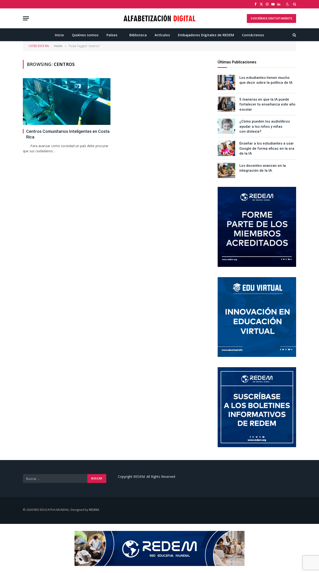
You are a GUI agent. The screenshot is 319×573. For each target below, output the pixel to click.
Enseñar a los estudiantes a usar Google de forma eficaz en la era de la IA (266, 148)
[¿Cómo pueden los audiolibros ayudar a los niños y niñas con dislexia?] (226, 126)
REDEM (94, 510)
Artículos (162, 35)
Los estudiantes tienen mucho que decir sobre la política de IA (265, 80)
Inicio (59, 35)
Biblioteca (138, 35)
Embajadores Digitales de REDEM (206, 35)
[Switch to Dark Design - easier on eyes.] (287, 4)
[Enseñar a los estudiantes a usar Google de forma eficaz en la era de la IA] (226, 148)
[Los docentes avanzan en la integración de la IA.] (226, 170)
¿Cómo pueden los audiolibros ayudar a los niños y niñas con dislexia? (264, 126)
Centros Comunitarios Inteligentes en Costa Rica (68, 134)
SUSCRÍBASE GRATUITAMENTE (271, 18)
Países (111, 35)
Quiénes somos (85, 35)
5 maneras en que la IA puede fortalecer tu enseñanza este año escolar (267, 104)
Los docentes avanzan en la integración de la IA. (262, 168)
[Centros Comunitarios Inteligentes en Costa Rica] (66, 101)
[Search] (294, 4)
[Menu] (26, 18)
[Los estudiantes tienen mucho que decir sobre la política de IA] (226, 82)
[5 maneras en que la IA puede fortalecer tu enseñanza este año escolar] (226, 104)
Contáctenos (253, 35)
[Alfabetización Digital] (159, 18)
